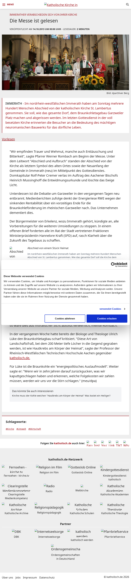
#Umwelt (21, 428)
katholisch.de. (20, 358)
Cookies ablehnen (65, 318)
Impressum (30, 577)
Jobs (18, 577)
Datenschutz (47, 577)
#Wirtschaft (34, 428)
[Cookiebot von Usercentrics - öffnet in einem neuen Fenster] (113, 264)
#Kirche (10, 428)
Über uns (7, 577)
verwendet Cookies (110, 308)
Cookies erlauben (107, 318)
